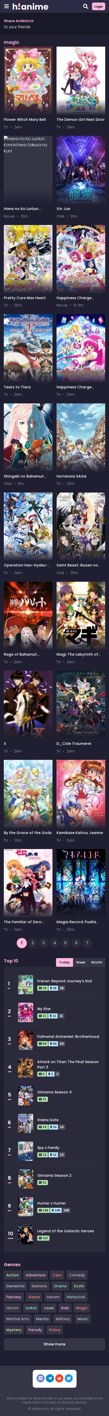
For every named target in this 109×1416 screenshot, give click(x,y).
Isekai (31, 1308)
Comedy (77, 1275)
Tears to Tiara (17, 387)
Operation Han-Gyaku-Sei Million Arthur (26, 568)
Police (54, 1329)
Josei (49, 1308)
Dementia (15, 1286)
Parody (35, 1329)
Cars (57, 1275)
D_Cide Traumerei (74, 743)
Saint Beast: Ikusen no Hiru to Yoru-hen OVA (77, 568)
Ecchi (79, 1286)
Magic (82, 1308)
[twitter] (69, 1378)
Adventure (35, 1275)
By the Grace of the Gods (28, 832)
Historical (76, 1297)
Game (34, 1297)
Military (63, 1318)
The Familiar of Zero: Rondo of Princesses (23, 924)
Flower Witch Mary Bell (25, 119)
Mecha (42, 1318)
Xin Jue (63, 208)
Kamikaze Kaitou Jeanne (80, 832)
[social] (41, 1378)
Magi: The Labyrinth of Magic (77, 657)
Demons (39, 1286)
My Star (44, 1008)
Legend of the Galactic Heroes (65, 1231)
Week (80, 962)
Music (82, 1318)
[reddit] (59, 1378)
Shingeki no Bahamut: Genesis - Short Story (24, 479)
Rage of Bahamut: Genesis (21, 657)
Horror (12, 1308)
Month (96, 962)
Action (12, 1275)
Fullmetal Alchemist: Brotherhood (68, 1036)
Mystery (13, 1329)
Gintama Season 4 (54, 1092)
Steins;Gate (48, 1119)
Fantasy (13, 1297)
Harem (53, 1297)
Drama (60, 1286)
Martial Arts (17, 1318)
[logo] (30, 6)
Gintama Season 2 (54, 1175)
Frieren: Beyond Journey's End (64, 981)
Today (64, 962)
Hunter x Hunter (51, 1203)
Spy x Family (48, 1147)
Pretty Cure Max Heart (25, 297)
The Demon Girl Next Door (81, 119)
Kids (65, 1308)
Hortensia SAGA (71, 476)
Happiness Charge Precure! (74, 389)
